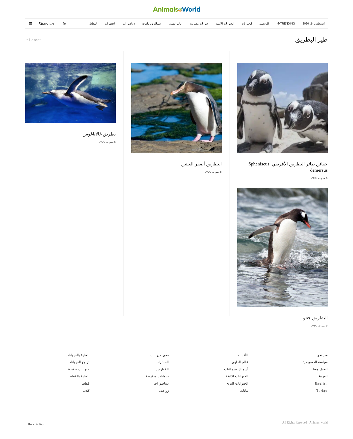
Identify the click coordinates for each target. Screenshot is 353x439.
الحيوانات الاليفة (225, 23)
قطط (85, 383)
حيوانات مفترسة (199, 23)
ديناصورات (129, 23)
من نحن (322, 355)
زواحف (164, 391)
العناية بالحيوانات (77, 355)
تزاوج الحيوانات (78, 362)
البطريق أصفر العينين (201, 163)
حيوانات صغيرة (78, 369)
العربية (323, 376)
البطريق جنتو (315, 317)
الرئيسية (264, 23)
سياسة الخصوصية (315, 362)
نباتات (244, 391)
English (321, 383)
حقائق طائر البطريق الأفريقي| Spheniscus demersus (288, 167)
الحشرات (110, 23)
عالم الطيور (175, 23)
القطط (93, 23)
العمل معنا (320, 369)
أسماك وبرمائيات (152, 23)
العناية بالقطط (79, 376)
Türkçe (322, 391)
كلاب (86, 391)
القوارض (162, 369)
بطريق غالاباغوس (99, 134)
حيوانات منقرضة (157, 376)
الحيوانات (246, 23)
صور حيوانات (159, 355)
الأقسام (242, 355)
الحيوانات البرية (237, 383)
